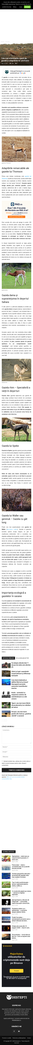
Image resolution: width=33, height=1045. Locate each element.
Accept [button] (27, 7)
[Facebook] (14, 1031)
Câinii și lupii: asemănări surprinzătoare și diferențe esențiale (20, 674)
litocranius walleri (12, 529)
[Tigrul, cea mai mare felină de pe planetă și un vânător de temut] (6, 705)
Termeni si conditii (6, 1038)
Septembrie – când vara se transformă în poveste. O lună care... (20, 857)
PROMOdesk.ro (16, 1020)
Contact (29, 1038)
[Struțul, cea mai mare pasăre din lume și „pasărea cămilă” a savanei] (6, 714)
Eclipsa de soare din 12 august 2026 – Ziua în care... (21, 927)
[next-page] (6, 720)
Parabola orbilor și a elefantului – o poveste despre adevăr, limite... (19, 910)
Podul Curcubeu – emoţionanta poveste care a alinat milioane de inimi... (21, 919)
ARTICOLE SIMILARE (8, 658)
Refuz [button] (14, 7)
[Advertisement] (16, 22)
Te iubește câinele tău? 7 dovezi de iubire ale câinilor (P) (21, 665)
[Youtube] (19, 1031)
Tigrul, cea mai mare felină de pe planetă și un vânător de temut (21, 705)
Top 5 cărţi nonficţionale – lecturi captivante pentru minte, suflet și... (20, 884)
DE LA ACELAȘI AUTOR (22, 658)
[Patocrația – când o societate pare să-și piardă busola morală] (6, 867)
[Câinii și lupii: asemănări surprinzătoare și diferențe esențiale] (6, 674)
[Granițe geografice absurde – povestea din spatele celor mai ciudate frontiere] (6, 876)
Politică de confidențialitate (19, 1038)
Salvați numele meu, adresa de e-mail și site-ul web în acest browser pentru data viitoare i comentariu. (16, 763)
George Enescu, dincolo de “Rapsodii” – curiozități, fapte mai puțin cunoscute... (21, 901)
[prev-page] (3, 720)
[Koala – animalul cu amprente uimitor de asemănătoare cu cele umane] (6, 695)
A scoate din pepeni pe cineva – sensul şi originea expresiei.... (21, 892)
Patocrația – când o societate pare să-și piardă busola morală (20, 866)
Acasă (2, 41)
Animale (8, 41)
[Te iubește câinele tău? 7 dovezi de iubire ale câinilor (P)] (6, 665)
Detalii (20, 7)
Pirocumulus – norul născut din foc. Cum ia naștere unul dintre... (21, 936)
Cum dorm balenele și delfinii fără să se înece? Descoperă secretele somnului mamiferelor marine (19, 684)
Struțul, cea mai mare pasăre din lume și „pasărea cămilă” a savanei (21, 714)
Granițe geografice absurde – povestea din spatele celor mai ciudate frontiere (21, 875)
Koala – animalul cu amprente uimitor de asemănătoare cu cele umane (19, 696)
